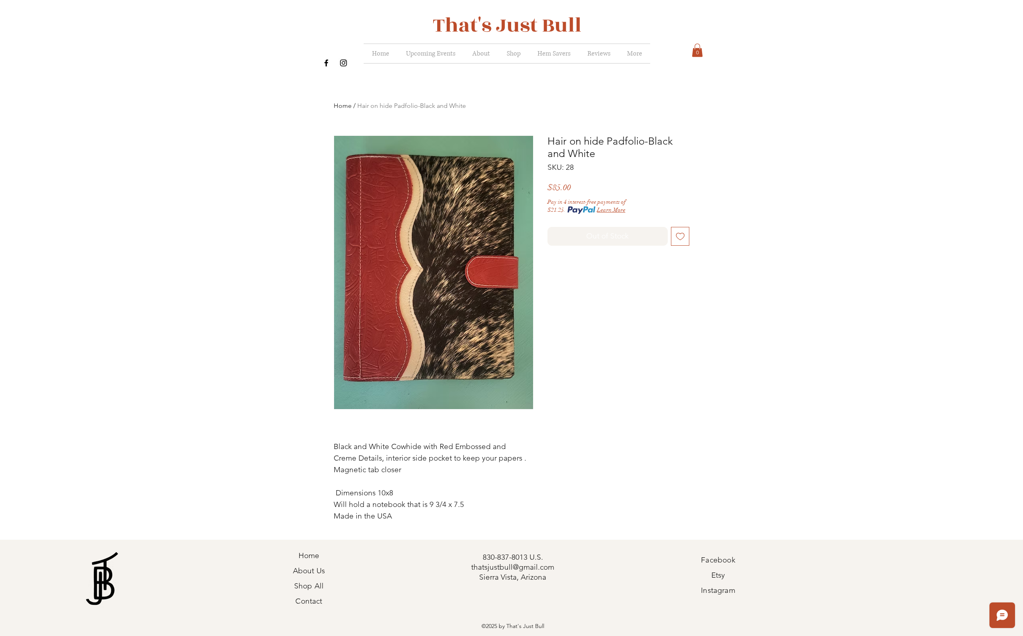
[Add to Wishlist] (680, 236)
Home (343, 105)
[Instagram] (343, 63)
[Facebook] (326, 63)
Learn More (611, 210)
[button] (697, 50)
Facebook (718, 559)
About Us (309, 570)
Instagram (718, 590)
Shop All (309, 585)
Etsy (718, 575)
